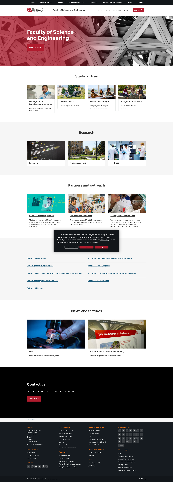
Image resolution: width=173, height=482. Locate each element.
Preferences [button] (94, 242)
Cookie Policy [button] (104, 240)
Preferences (71, 247)
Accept (101, 247)
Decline (86, 247)
